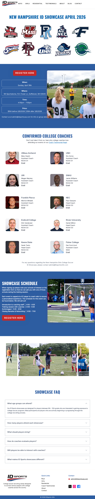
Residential (45, 483)
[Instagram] (74, 486)
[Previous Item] (9, 360)
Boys (43, 479)
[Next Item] (86, 360)
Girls (43, 481)
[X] (70, 486)
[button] (20, 3)
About (43, 488)
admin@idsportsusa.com (21, 117)
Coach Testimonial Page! (58, 142)
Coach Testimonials (48, 486)
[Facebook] (78, 486)
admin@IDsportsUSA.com (58, 265)
